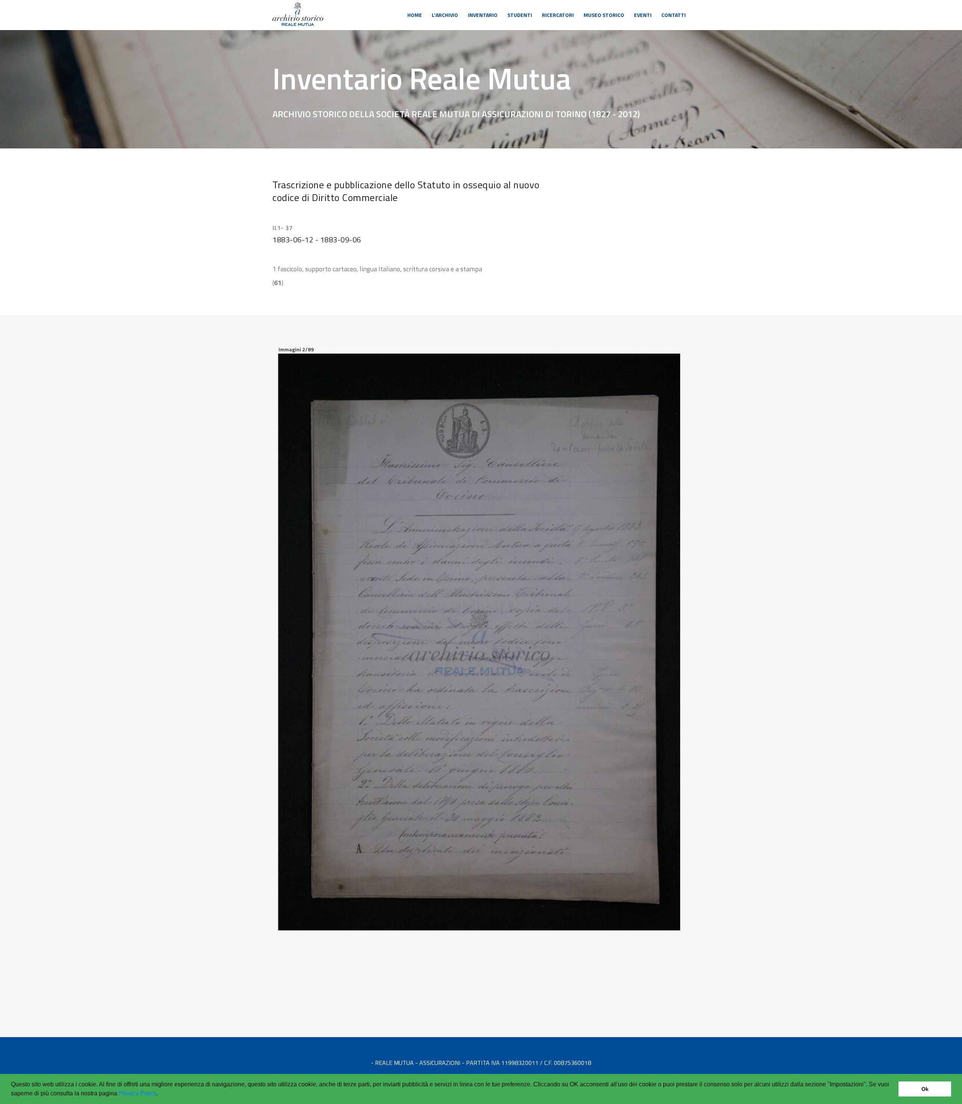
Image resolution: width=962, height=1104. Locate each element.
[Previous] (285, 408)
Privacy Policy (137, 1093)
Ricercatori (558, 15)
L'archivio (445, 15)
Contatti (673, 15)
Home (414, 15)
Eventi (643, 15)
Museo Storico (604, 15)
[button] (160, 1094)
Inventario (483, 15)
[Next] (672, 408)
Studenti (519, 15)
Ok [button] (925, 1089)
